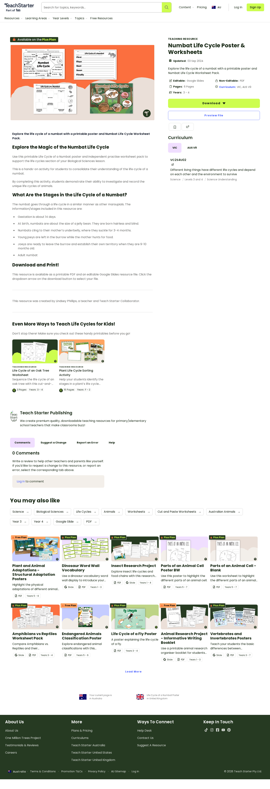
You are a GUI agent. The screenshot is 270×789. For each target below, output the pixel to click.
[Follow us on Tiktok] (206, 730)
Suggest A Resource (151, 745)
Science (175, 179)
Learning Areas (36, 18)
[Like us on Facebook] (217, 730)
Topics (80, 18)
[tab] (174, 148)
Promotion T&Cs (71, 771)
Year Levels (61, 18)
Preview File (213, 115)
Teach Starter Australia (88, 745)
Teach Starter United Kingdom (93, 760)
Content (185, 7)
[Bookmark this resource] (175, 127)
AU (219, 7)
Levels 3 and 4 (194, 179)
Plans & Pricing (81, 730)
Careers (11, 752)
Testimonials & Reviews (22, 745)
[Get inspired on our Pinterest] (229, 730)
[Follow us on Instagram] (212, 730)
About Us (11, 730)
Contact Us (145, 738)
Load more (133, 671)
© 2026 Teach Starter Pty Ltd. (243, 771)
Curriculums (80, 738)
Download (211, 103)
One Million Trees (23, 738)
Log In (135, 771)
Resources (12, 18)
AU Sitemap (118, 771)
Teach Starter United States (91, 752)
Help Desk (144, 730)
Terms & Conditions (43, 771)
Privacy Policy (96, 771)
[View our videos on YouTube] (223, 730)
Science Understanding (222, 179)
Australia (18, 771)
